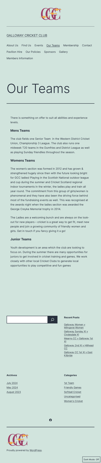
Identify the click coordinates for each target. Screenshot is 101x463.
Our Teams (53, 45)
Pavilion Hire (14, 51)
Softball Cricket (72, 392)
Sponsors (50, 51)
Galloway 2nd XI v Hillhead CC (79, 347)
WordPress (36, 450)
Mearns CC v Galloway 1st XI (78, 340)
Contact (87, 45)
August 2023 (14, 392)
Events (39, 45)
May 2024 (12, 387)
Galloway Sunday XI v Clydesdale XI (76, 333)
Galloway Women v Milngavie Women (74, 326)
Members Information (20, 58)
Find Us (26, 45)
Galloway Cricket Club (27, 35)
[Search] (52, 319)
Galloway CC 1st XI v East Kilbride (78, 354)
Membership (71, 45)
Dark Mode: (89, 459)
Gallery (63, 51)
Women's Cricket (73, 401)
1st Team (69, 383)
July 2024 (12, 383)
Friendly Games (72, 387)
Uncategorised (72, 396)
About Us (12, 45)
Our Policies (33, 51)
